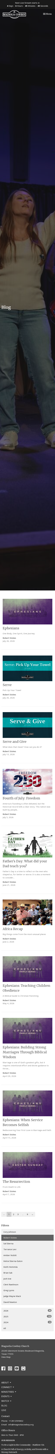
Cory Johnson (9, 1232)
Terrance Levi (9, 1249)
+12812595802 (16, 1420)
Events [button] (5, 1396)
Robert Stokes (10, 1237)
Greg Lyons (8, 1290)
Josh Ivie (7, 1278)
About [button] (5, 1382)
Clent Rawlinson (10, 1284)
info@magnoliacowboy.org (21, 1424)
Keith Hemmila (10, 1267)
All (4, 1328)
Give (3, 1410)
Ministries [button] (7, 1391)
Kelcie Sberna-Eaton (12, 1261)
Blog (4, 1405)
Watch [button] (5, 1401)
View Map (6, 1357)
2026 (27, 1310)
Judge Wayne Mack (12, 1296)
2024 (27, 1322)
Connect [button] (6, 1387)
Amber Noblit (10, 1255)
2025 (27, 1316)
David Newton (10, 1302)
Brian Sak (7, 1272)
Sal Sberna (8, 1243)
